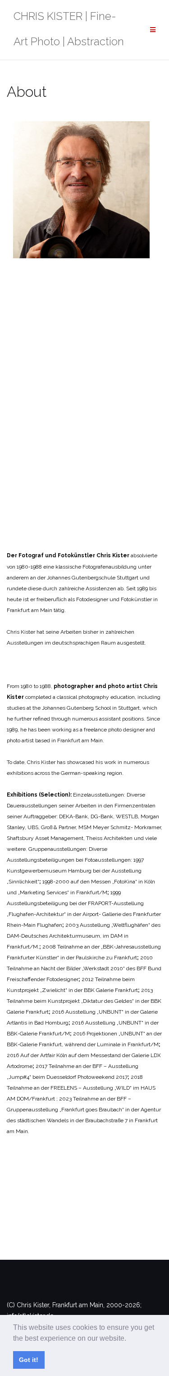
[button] (129, 1339)
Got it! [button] (28, 1359)
